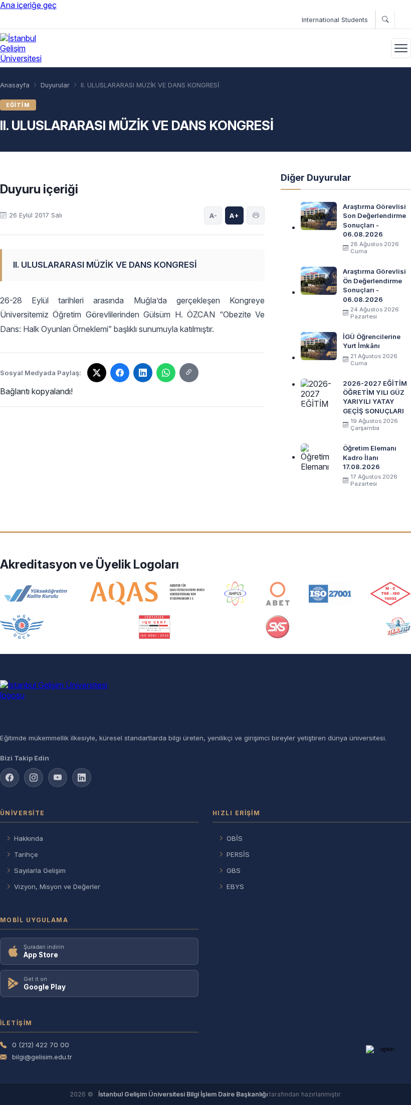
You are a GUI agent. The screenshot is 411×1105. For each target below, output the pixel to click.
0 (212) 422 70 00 (40, 1045)
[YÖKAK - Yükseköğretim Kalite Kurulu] (35, 594)
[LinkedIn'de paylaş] (142, 372)
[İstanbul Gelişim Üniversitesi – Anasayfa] (29, 48)
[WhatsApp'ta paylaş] (165, 372)
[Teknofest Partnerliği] (398, 627)
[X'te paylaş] (96, 372)
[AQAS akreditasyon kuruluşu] (147, 594)
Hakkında (28, 838)
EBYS (235, 886)
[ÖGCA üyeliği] (22, 627)
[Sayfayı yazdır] (256, 215)
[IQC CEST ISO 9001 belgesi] (155, 627)
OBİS (235, 838)
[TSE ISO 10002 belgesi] (390, 594)
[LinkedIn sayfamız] (81, 777)
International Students (335, 20)
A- (213, 215)
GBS (234, 870)
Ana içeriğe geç (28, 5)
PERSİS (238, 854)
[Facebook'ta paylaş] (119, 372)
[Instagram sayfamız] (33, 777)
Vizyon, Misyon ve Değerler (57, 886)
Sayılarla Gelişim (40, 870)
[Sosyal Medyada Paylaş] (188, 372)
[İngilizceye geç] (402, 19)
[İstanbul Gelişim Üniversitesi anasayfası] (205, 702)
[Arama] (384, 19)
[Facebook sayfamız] (9, 777)
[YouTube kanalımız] (57, 777)
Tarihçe (26, 854)
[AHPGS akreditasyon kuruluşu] (235, 594)
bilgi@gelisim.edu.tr (42, 1057)
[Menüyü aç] (401, 48)
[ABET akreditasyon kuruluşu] (278, 594)
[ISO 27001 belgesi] (329, 594)
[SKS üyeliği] (278, 627)
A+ (234, 215)
